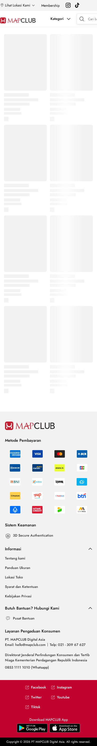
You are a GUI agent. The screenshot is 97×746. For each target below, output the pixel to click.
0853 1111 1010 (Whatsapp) (27, 667)
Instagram (64, 687)
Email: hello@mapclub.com (25, 644)
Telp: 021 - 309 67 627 (68, 644)
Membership (50, 5)
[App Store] (32, 731)
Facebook (38, 687)
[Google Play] (64, 731)
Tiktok (35, 707)
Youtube (63, 697)
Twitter (36, 697)
